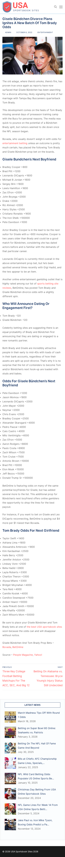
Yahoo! (38, 654)
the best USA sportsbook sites (44, 626)
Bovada (6, 647)
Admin (8, 32)
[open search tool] (55, 6)
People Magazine (23, 654)
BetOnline (17, 647)
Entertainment (45, 32)
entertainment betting (14, 143)
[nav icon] (61, 7)
